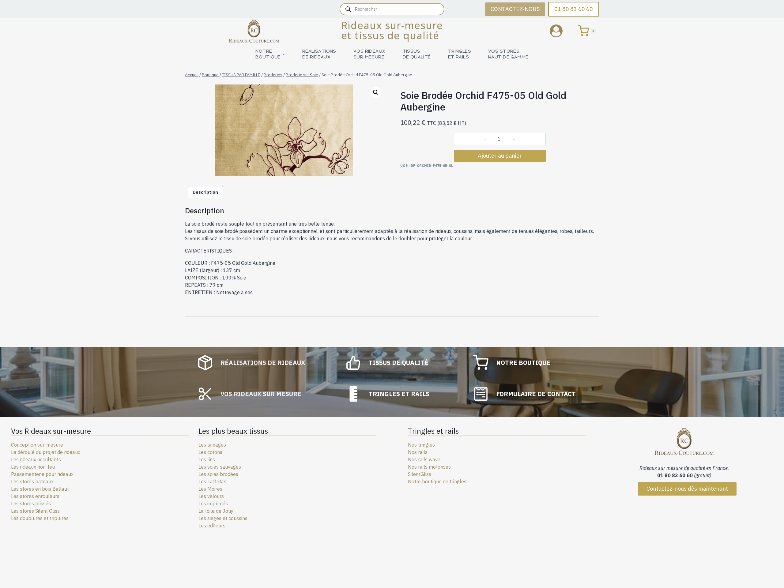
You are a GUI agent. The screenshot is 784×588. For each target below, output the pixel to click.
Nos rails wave (424, 459)
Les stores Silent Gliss (35, 511)
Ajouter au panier (500, 155)
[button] (375, 92)
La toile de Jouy (215, 511)
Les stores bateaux (32, 481)
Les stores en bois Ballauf (40, 489)
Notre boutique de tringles (437, 481)
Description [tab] (205, 192)
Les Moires (210, 489)
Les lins (206, 459)
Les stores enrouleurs (35, 496)
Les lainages (212, 445)
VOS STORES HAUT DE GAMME (508, 54)
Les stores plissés (31, 503)
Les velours (211, 496)
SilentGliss (419, 474)
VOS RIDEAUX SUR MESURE (369, 54)
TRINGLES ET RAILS (459, 54)
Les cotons (210, 452)
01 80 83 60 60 (573, 9)
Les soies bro (213, 474)
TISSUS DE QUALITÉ (417, 54)
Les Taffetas (212, 481)
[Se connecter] (561, 30)
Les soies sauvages (219, 467)
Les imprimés (213, 503)
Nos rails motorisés (429, 467)
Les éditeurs (211, 525)
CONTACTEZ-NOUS (515, 9)
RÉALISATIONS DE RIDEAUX (319, 54)
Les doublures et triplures (40, 518)
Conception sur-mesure (37, 445)
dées (233, 474)
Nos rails (418, 452)
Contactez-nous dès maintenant (687, 488)
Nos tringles (421, 445)
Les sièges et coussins (222, 518)
